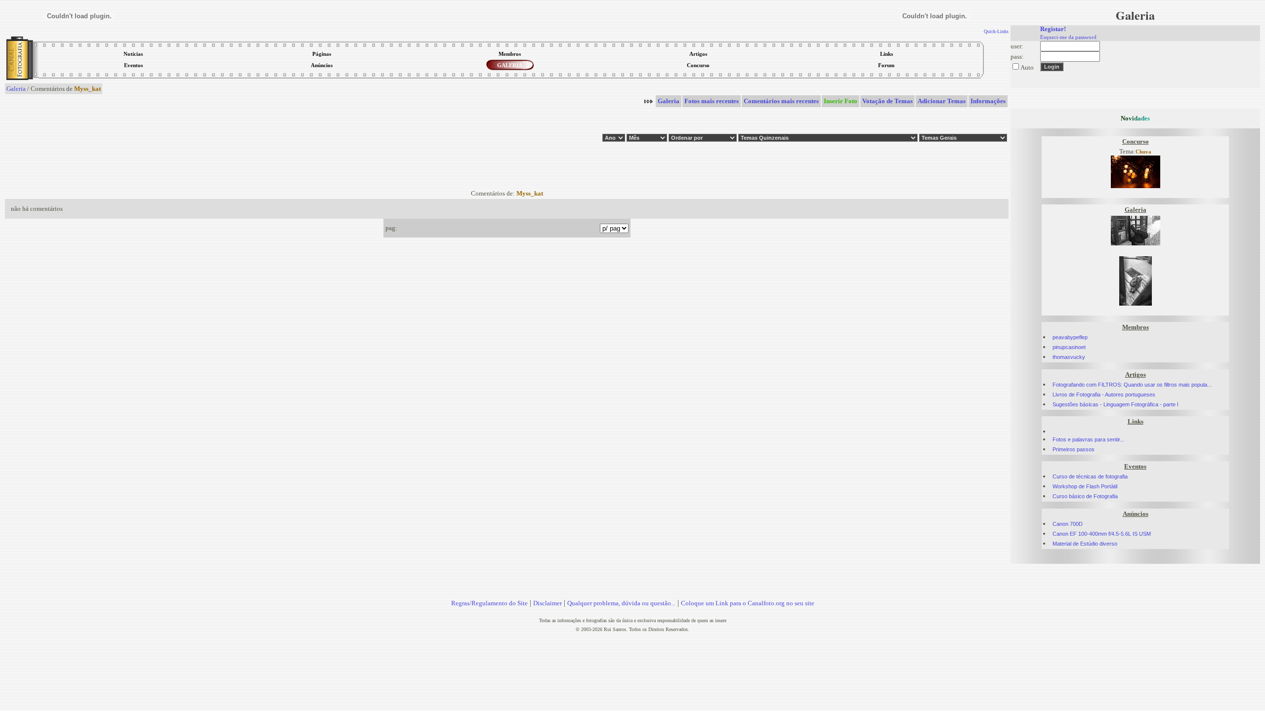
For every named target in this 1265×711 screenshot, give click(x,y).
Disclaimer (547, 603)
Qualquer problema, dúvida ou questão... (621, 603)
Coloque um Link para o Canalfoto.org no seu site (747, 603)
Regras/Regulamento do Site (489, 603)
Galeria (16, 88)
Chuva (1143, 152)
